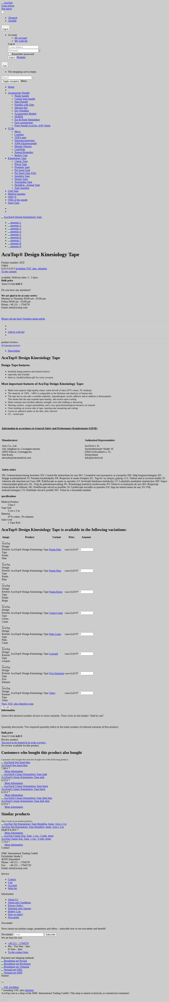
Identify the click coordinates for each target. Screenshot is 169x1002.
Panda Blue (55, 570)
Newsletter (13, 917)
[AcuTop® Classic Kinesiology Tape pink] (24, 774)
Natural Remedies (24, 152)
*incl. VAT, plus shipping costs (17, 703)
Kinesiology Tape (17, 158)
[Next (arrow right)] (6, 1000)
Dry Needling (22, 110)
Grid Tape (13, 191)
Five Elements (56, 673)
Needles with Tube (24, 104)
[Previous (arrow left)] (2, 1000)
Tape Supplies (22, 188)
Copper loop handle (25, 98)
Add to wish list (16, 332)
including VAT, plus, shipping (31, 268)
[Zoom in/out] (12, 997)
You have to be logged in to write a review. (23, 742)
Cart (10, 882)
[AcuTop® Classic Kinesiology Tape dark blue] (26, 798)
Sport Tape (13, 202)
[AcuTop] (7, 2)
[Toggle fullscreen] (9, 997)
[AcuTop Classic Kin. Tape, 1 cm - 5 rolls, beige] (27, 835)
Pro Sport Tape (22, 170)
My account (21, 37)
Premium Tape (22, 167)
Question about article (33, 318)
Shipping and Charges (19, 908)
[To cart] (2, 772)
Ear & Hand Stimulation (27, 119)
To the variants (9, 271)
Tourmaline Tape (23, 182)
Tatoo (52, 693)
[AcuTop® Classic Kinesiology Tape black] (24, 786)
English (12, 20)
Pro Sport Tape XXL (25, 173)
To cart (6, 707)
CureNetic (20, 149)
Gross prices (7, 5)
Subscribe (50, 934)
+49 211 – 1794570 (18, 943)
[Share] (6, 997)
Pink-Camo (55, 634)
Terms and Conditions (19, 902)
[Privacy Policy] (10, 987)
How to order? (15, 914)
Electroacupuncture (25, 140)
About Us (13, 899)
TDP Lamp (20, 137)
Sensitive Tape (22, 176)
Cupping (19, 134)
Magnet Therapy (23, 146)
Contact (12, 879)
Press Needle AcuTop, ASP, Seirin (32, 125)
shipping (29, 990)
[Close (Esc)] (2, 997)
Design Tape (21, 179)
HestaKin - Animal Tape (27, 185)
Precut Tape (21, 164)
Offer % (12, 196)
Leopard (53, 653)
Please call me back (11, 318)
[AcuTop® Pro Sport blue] (15, 762)
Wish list (12, 888)
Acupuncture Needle (19, 92)
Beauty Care (21, 155)
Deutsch (12, 17)
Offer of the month (17, 199)
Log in (12, 57)
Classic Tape (21, 161)
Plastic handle (22, 95)
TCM (11, 128)
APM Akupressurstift (26, 143)
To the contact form (18, 952)
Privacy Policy (15, 905)
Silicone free (21, 107)
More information (14, 771)
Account (12, 885)
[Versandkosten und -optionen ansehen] (84, 966)
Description (14, 350)
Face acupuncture (24, 122)
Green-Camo (56, 613)
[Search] (34, 78)
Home (11, 87)
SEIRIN (19, 116)
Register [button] (21, 57)
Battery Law (14, 911)
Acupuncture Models (25, 113)
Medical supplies (16, 194)
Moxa (18, 131)
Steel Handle (21, 101)
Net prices (6, 8)
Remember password (22, 54)
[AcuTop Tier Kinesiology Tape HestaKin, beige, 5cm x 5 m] (33, 824)
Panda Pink (55, 549)
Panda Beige (55, 591)
